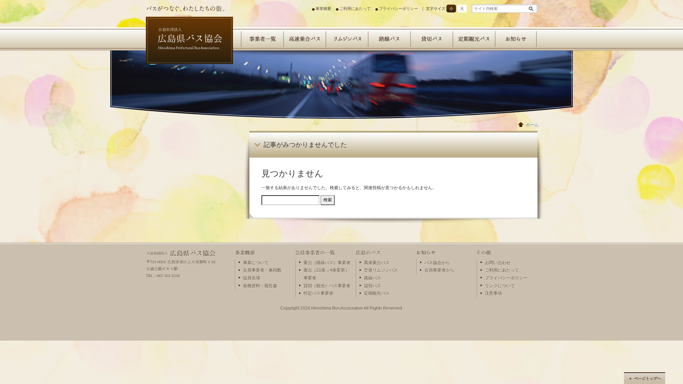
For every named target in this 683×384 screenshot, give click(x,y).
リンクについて (500, 285)
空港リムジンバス (381, 270)
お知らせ (516, 38)
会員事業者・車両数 (262, 270)
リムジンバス (346, 38)
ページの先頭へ (644, 378)
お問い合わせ (497, 262)
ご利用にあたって (355, 8)
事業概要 (323, 8)
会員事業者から (439, 270)
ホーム (532, 124)
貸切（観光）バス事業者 (326, 285)
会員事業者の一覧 (262, 38)
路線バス (389, 38)
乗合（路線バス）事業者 (326, 262)
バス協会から (437, 262)
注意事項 (493, 293)
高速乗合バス (304, 38)
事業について (256, 262)
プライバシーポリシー (398, 8)
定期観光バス (473, 38)
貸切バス (431, 38)
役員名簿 (251, 278)
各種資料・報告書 (260, 285)
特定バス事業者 (318, 293)
